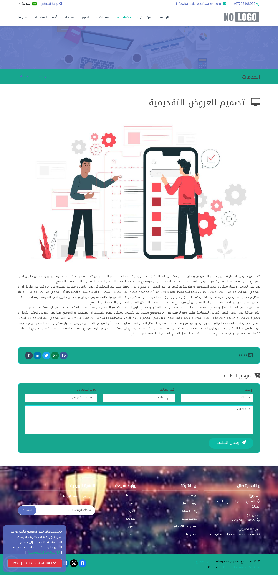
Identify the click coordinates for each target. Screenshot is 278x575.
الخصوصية (190, 519)
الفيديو (131, 535)
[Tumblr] (29, 355)
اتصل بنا (24, 17)
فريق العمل (190, 503)
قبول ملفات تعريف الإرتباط (33, 563)
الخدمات (24, 77)
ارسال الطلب (229, 443)
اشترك (27, 510)
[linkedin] (37, 355)
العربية (26, 4)
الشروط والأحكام (186, 527)
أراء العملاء (190, 511)
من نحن (145, 17)
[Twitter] (46, 355)
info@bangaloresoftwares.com (198, 4)
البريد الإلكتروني (86, 390)
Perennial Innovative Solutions (241, 567)
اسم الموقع (204, 562)
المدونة (70, 17)
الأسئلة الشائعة (47, 17)
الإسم (249, 390)
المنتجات (105, 17)
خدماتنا (126, 17)
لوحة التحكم (50, 4)
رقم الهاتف (167, 390)
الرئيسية (162, 17)
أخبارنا (132, 511)
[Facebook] (64, 355)
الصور (86, 17)
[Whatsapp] (55, 355)
